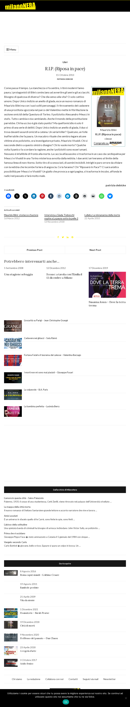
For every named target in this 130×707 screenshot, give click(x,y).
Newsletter (109, 679)
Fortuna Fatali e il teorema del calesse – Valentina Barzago (52, 355)
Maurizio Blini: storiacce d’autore (21, 214)
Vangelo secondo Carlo (15, 542)
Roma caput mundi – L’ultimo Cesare (39, 574)
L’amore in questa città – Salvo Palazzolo (24, 498)
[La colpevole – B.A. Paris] (13, 395)
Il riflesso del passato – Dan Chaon (39, 638)
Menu (12, 49)
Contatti (73, 679)
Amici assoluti (11, 515)
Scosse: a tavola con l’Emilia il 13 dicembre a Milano (64, 276)
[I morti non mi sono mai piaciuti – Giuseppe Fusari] (13, 377)
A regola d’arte (28, 650)
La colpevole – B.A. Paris (36, 389)
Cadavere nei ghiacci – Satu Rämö (41, 338)
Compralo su (101, 143)
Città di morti (27, 625)
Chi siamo (17, 679)
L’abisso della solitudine (15, 524)
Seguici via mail (90, 679)
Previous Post (34, 249)
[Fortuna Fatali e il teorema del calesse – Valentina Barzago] (13, 360)
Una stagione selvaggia (18, 274)
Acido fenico (26, 663)
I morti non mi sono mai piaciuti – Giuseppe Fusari (48, 372)
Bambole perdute (29, 587)
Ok (65, 702)
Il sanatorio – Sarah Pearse (34, 612)
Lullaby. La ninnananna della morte (102, 214)
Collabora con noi (54, 679)
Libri (65, 62)
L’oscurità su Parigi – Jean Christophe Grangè (46, 320)
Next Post (95, 249)
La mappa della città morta (17, 507)
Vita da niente (27, 600)
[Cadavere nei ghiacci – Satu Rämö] (13, 343)
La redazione (33, 679)
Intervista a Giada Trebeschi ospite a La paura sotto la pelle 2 (61, 216)
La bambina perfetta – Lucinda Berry (42, 406)
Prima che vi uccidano (14, 533)
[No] (125, 698)
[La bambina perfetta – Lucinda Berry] (13, 411)
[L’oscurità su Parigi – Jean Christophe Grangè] (13, 326)
